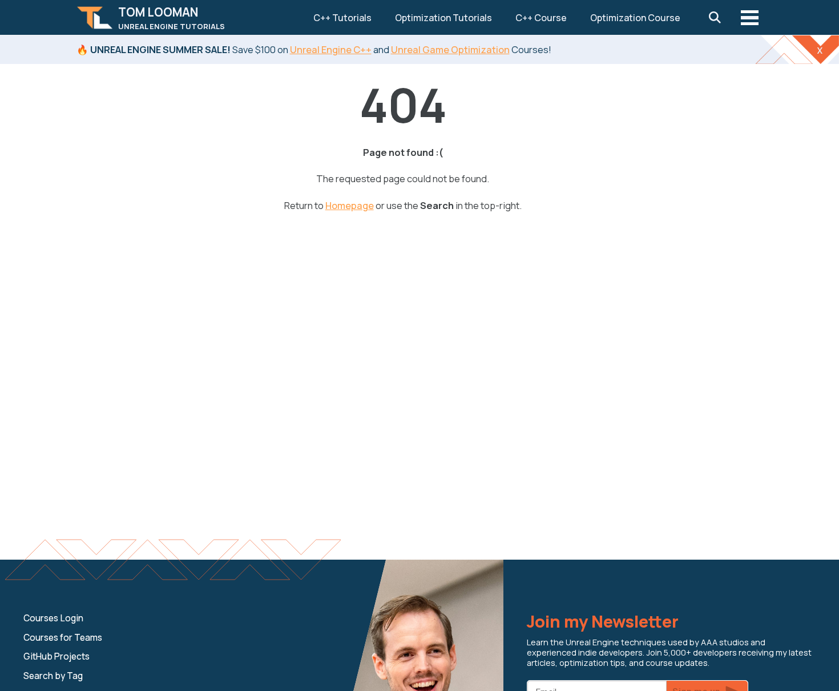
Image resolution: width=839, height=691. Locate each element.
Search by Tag (53, 676)
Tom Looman (171, 17)
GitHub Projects (56, 656)
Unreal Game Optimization (450, 49)
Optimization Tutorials (443, 17)
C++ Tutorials (342, 17)
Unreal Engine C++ (331, 49)
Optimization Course (635, 17)
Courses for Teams (62, 638)
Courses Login (53, 618)
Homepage (349, 205)
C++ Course (541, 17)
